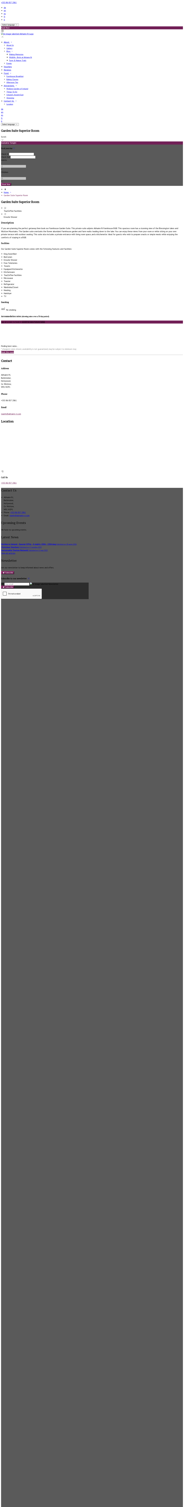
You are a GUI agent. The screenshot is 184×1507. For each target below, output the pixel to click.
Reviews (7, 69)
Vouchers (8, 66)
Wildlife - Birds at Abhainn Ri (20, 57)
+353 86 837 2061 (9, 2)
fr (4, 16)
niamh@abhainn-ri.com (11, 414)
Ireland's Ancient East (14, 95)
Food (6, 73)
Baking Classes (12, 79)
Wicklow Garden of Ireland (17, 88)
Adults (4, 160)
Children (4, 172)
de (5, 7)
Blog (8, 51)
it (4, 19)
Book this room (7, 352)
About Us (10, 45)
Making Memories (16, 54)
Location (9, 104)
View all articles (8, 553)
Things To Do (11, 92)
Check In (4, 154)
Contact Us (9, 101)
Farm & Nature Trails (17, 60)
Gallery (9, 48)
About (7, 42)
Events (9, 63)
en (5, 10)
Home (6, 192)
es (5, 13)
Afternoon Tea (12, 82)
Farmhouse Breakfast (14, 76)
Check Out (5, 157)
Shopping (10, 98)
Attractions (9, 85)
